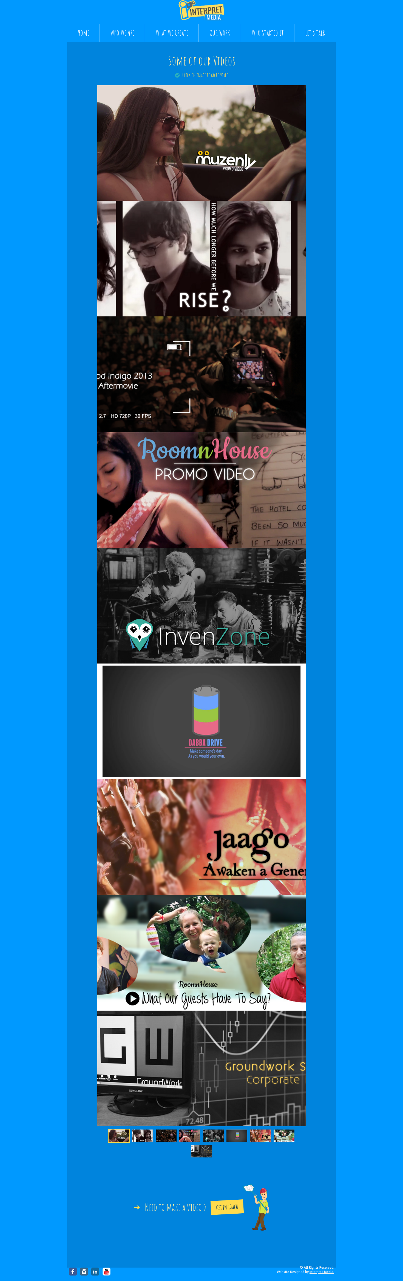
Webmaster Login (207, 1271)
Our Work (219, 33)
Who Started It (268, 33)
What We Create (172, 33)
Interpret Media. (322, 1272)
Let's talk (315, 33)
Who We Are (122, 33)
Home (83, 33)
